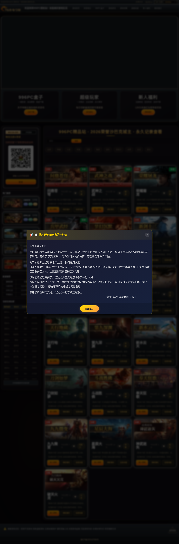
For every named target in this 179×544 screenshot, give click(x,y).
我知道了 (89, 308)
